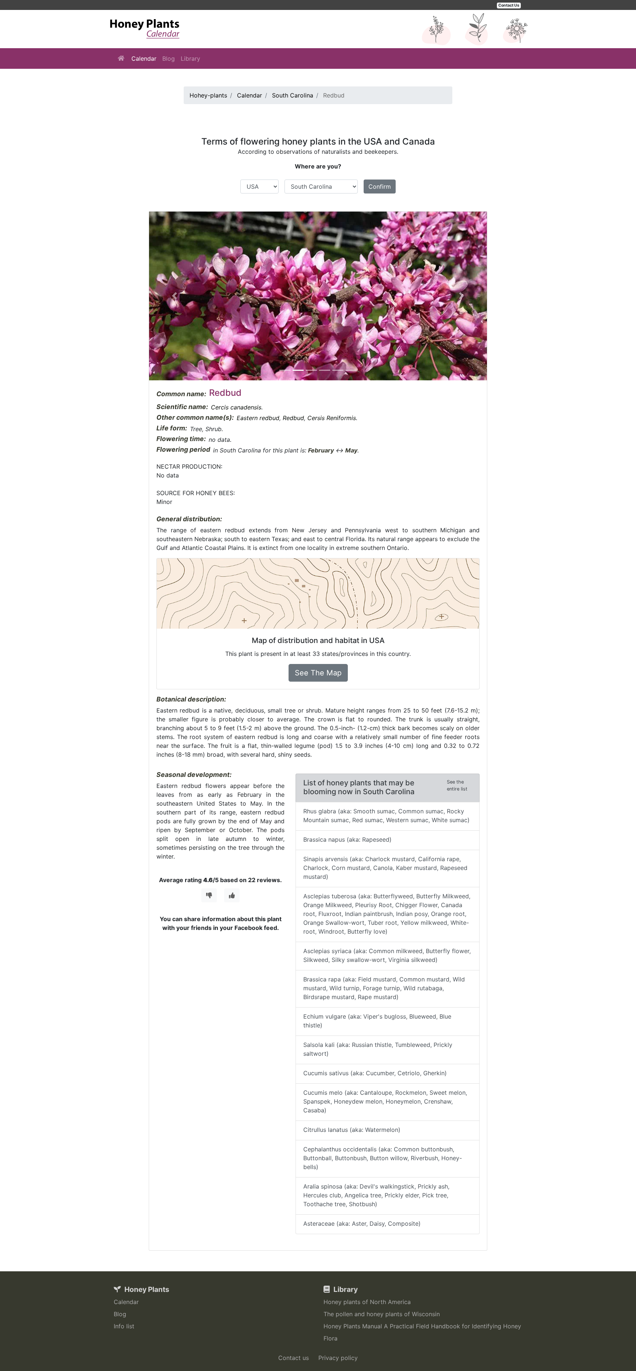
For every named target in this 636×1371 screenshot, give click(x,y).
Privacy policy (338, 1357)
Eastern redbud (258, 418)
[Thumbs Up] (232, 895)
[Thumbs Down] (209, 895)
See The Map (318, 672)
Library (190, 58)
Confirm (379, 186)
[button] (174, 296)
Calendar (143, 58)
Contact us (293, 1357)
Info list (124, 1326)
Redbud (293, 418)
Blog (168, 58)
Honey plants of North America (367, 1302)
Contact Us (508, 5)
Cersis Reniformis (331, 418)
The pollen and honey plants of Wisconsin (382, 1314)
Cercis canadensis (236, 407)
